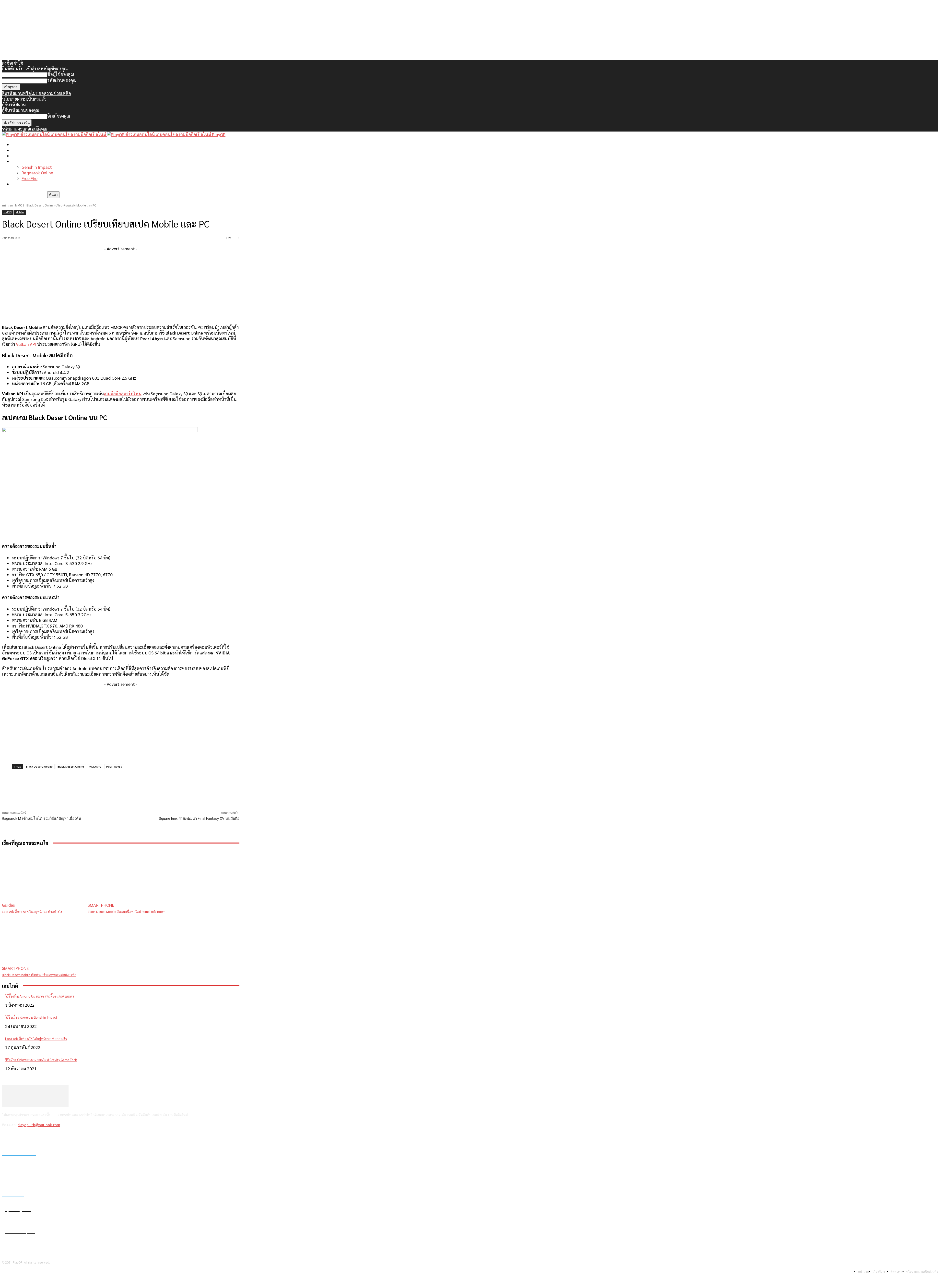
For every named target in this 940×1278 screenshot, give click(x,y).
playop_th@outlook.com (38, 1125)
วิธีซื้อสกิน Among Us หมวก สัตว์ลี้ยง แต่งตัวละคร (39, 996)
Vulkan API (26, 344)
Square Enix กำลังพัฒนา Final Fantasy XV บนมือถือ (199, 818)
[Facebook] (7, 1138)
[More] (100, 789)
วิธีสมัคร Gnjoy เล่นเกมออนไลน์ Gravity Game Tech (41, 1059)
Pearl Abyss (114, 766)
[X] (32, 1138)
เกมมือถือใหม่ (24, 155)
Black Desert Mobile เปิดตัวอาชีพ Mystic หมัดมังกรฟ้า (39, 975)
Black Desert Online (71, 766)
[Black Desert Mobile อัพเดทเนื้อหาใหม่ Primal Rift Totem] (128, 879)
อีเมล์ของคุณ (58, 116)
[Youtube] (45, 1138)
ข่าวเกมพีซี (22, 150)
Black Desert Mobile (39, 766)
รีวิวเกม (18, 184)
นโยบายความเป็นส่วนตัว (24, 99)
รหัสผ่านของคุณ (62, 80)
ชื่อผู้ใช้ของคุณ (60, 74)
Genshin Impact (37, 167)
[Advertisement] (120, 285)
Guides (8, 905)
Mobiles (20, 212)
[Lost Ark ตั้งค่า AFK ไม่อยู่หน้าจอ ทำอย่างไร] (42, 879)
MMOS (19, 205)
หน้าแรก (19, 144)
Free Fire (29, 178)
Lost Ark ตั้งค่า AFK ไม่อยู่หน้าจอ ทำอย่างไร (32, 912)
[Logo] (54, 134)
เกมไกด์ (18, 161)
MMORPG (95, 766)
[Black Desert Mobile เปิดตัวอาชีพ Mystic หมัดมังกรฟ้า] (42, 942)
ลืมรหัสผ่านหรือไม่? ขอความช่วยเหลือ (36, 93)
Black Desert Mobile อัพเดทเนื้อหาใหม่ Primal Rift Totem (126, 912)
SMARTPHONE (101, 905)
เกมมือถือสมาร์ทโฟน (122, 393)
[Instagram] (19, 1138)
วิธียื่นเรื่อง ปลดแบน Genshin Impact (31, 1017)
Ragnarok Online (37, 172)
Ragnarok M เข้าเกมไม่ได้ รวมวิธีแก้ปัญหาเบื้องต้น (41, 818)
